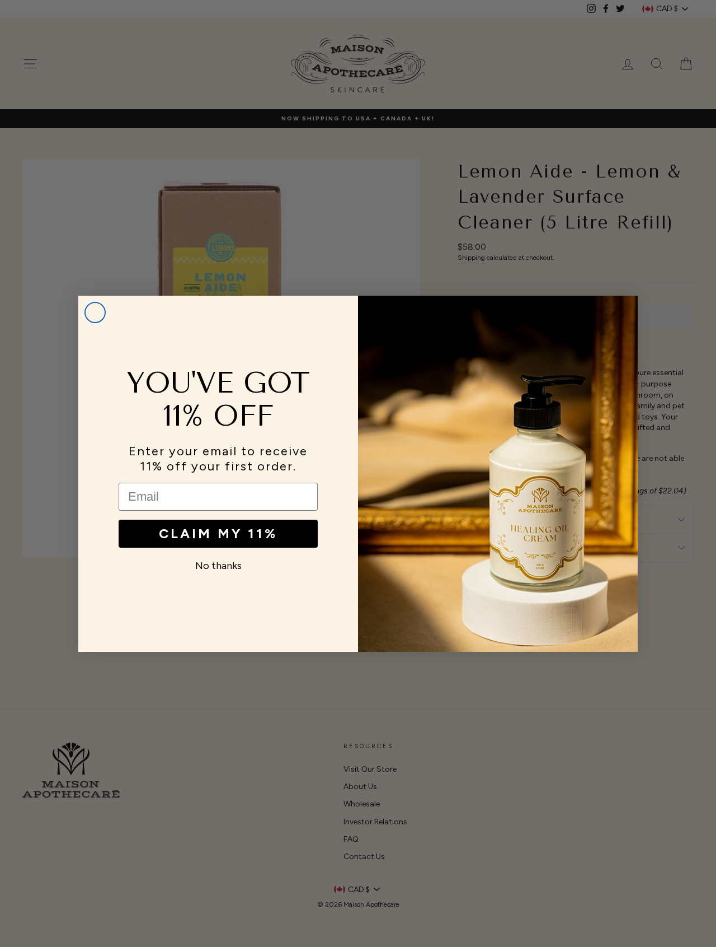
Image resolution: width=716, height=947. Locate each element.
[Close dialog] (95, 312)
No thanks (218, 565)
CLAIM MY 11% (218, 533)
